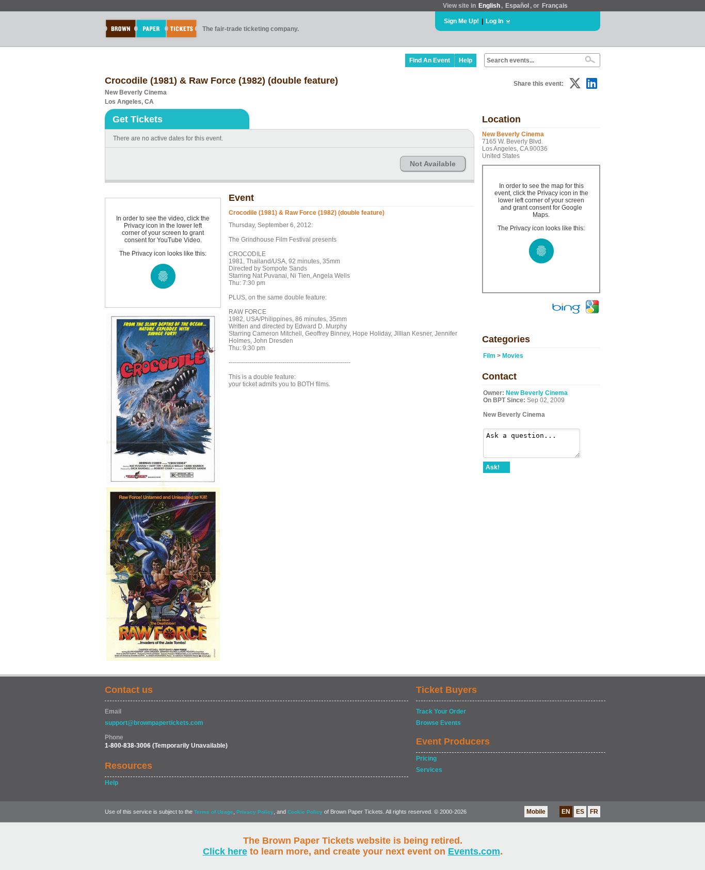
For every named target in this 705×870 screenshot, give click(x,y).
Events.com (474, 851)
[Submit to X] (575, 83)
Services (429, 769)
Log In (494, 21)
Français (555, 5)
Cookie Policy (305, 812)
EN (566, 811)
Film (489, 355)
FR (594, 811)
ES (580, 811)
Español (517, 5)
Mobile (536, 811)
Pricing (426, 758)
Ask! (493, 467)
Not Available (433, 164)
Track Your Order (441, 711)
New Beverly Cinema (537, 393)
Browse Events (438, 722)
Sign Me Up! (461, 21)
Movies (512, 355)
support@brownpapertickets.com (154, 722)
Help (465, 60)
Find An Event (429, 60)
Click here (225, 851)
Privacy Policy (255, 812)
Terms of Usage (213, 812)
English (489, 5)
